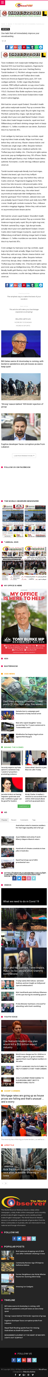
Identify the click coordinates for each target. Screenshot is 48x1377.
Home (3, 24)
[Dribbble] (29, 878)
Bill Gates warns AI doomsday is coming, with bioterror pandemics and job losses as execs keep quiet (22, 364)
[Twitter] (19, 878)
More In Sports (23, 326)
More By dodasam (23, 322)
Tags (34, 820)
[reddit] (20, 47)
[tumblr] (32, 47)
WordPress (43, 1369)
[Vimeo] (34, 878)
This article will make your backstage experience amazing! (24, 309)
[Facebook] (14, 878)
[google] (16, 47)
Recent (13, 820)
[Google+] (24, 878)
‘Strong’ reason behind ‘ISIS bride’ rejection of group (22, 405)
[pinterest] (24, 47)
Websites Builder (29, 1372)
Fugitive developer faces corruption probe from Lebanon (23, 445)
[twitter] (11, 47)
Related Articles (23, 319)
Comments (24, 820)
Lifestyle (8, 1166)
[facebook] (7, 47)
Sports (10, 24)
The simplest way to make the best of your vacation (24, 296)
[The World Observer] (24, 3)
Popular (4, 820)
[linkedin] (28, 47)
